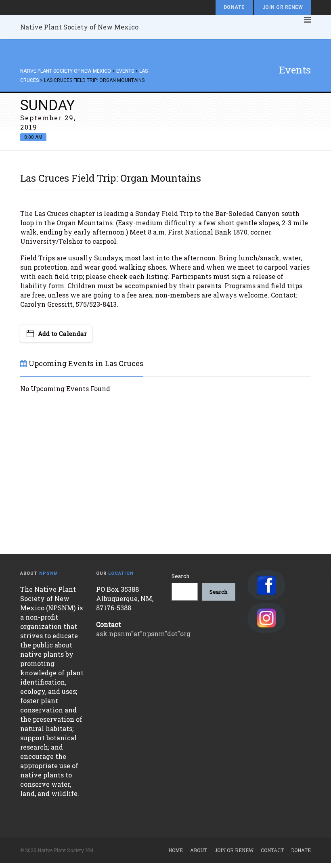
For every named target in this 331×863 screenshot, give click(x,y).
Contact (272, 850)
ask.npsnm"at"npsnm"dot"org (143, 633)
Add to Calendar (62, 333)
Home (175, 850)
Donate (234, 7)
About (198, 850)
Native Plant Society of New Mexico (79, 27)
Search (180, 576)
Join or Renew (282, 7)
